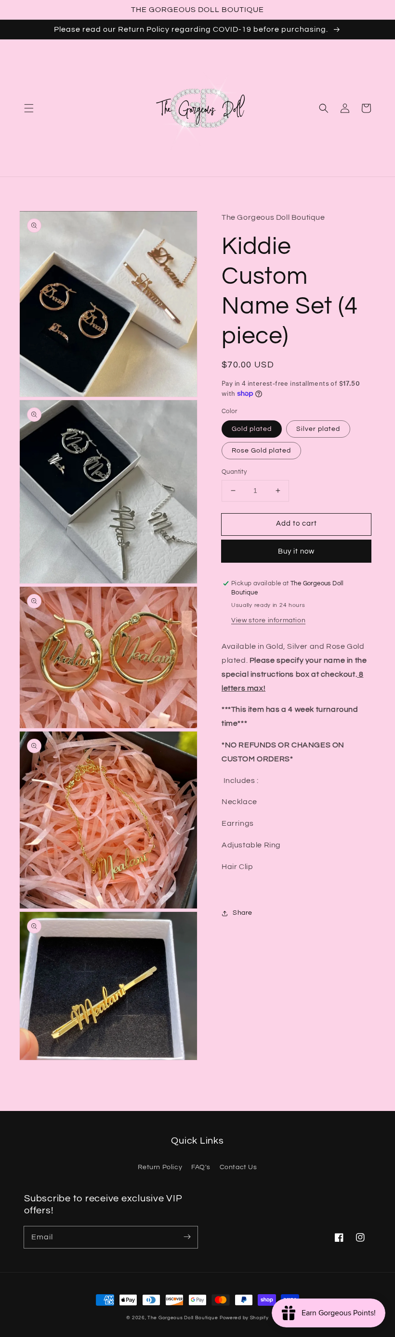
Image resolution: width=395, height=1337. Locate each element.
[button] (29, 108)
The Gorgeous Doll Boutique (182, 1317)
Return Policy (160, 1167)
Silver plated (318, 429)
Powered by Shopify (244, 1317)
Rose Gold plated (261, 450)
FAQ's (201, 1167)
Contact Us (238, 1167)
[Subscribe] (187, 1237)
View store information (268, 620)
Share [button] (242, 912)
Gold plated (252, 429)
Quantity (234, 471)
